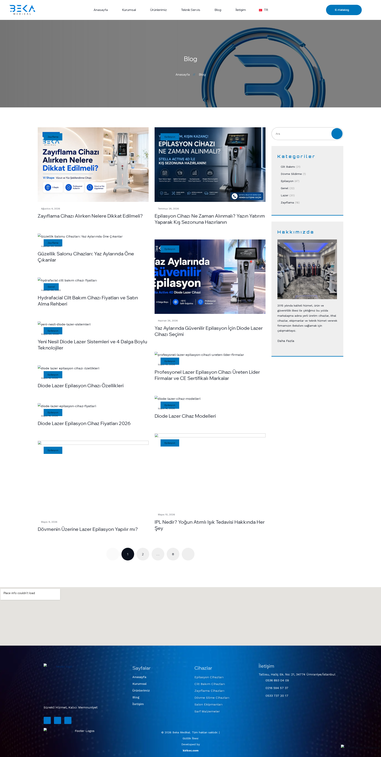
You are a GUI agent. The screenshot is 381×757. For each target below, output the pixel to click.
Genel (284, 188)
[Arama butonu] (370, 10)
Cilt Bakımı (288, 166)
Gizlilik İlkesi (190, 738)
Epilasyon (287, 181)
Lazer (284, 195)
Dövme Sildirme (291, 173)
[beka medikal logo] (62, 682)
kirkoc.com (190, 750)
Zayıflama (287, 202)
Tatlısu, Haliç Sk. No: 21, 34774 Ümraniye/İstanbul (297, 674)
